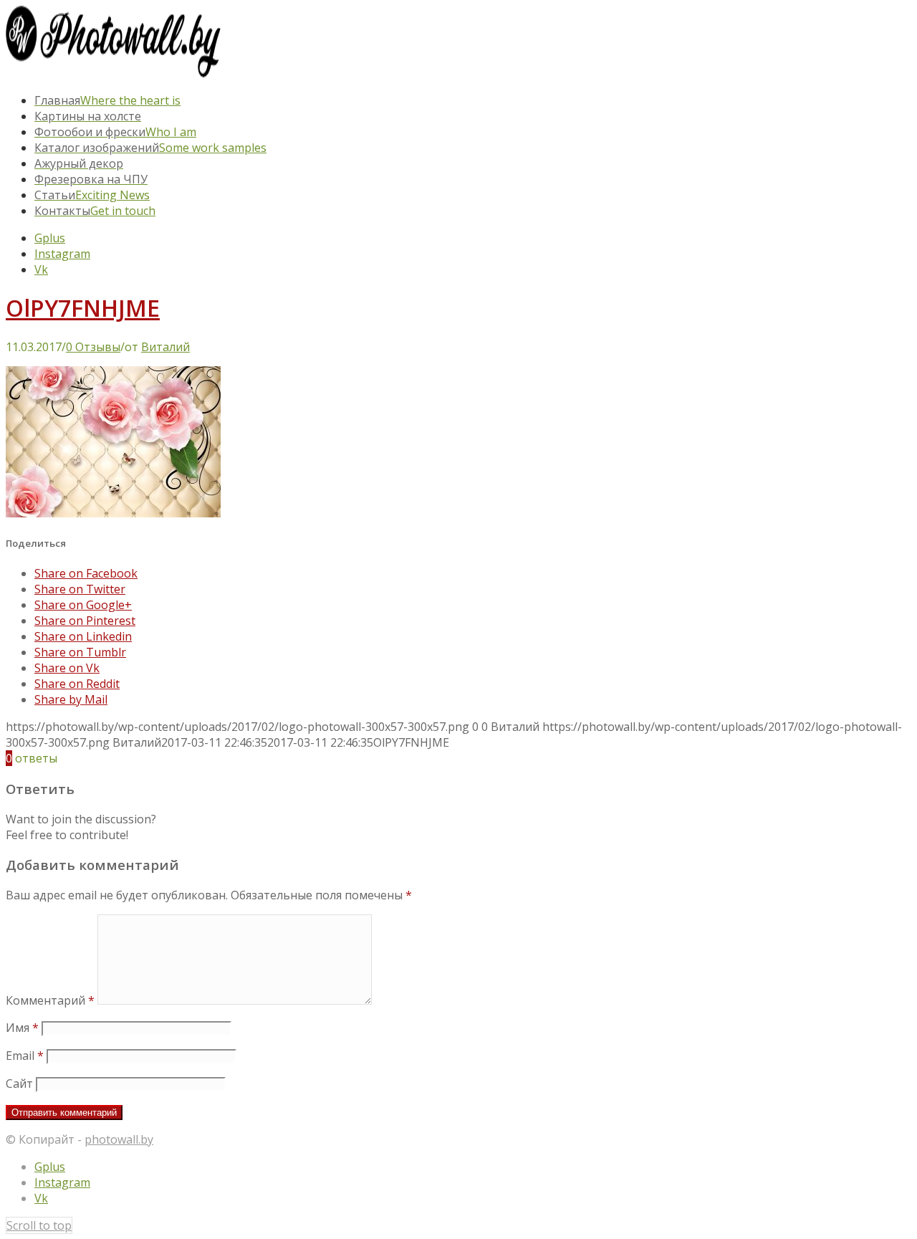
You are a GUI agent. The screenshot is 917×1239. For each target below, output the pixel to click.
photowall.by (119, 1139)
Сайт (19, 1083)
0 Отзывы (93, 347)
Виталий (165, 347)
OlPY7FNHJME (83, 307)
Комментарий (50, 1000)
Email (25, 1055)
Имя (22, 1027)
